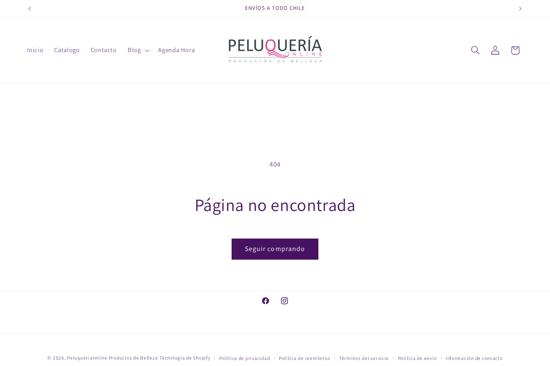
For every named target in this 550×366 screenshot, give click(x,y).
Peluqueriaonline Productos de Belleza (112, 357)
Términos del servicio (364, 358)
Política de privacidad (244, 358)
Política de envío (417, 358)
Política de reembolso (304, 358)
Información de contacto (474, 358)
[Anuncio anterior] (29, 8)
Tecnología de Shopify (184, 357)
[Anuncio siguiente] (520, 8)
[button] (137, 50)
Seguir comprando (275, 248)
